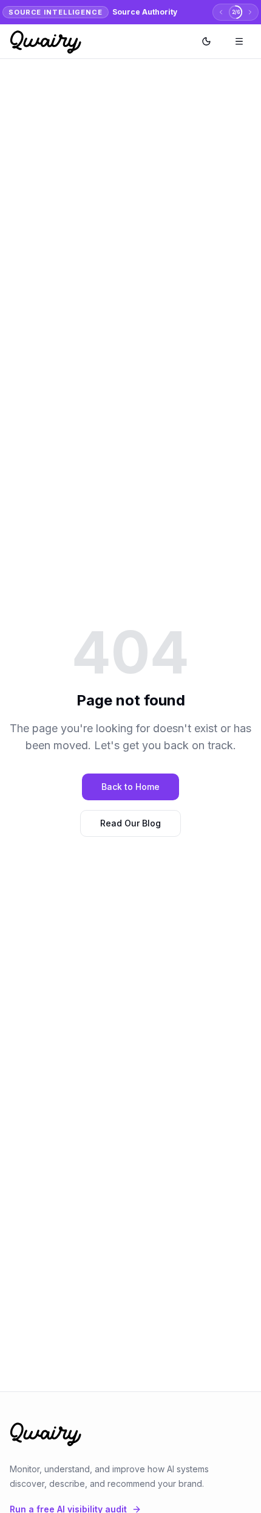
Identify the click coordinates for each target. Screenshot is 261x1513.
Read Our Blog (130, 823)
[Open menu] (239, 41)
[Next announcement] (250, 12)
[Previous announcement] (221, 12)
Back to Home (130, 786)
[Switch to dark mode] (206, 41)
